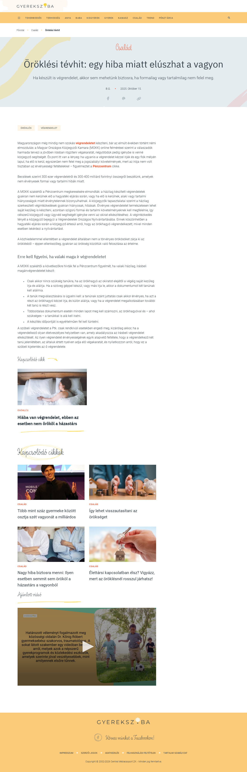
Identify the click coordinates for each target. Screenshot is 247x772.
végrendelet (49, 128)
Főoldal (20, 30)
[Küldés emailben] (123, 98)
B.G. (108, 88)
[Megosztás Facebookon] (108, 98)
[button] (86, 646)
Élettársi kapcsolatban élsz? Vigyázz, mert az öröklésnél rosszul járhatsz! (122, 575)
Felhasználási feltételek (141, 753)
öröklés (26, 128)
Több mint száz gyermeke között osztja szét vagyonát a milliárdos (47, 513)
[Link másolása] (139, 98)
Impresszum (66, 753)
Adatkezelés (112, 753)
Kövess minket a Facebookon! (130, 738)
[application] (87, 647)
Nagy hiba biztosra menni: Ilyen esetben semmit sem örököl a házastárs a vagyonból (46, 578)
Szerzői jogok (89, 753)
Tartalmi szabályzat (175, 753)
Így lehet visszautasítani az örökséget (113, 513)
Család (34, 30)
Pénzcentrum (102, 166)
